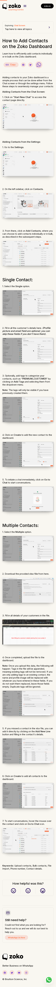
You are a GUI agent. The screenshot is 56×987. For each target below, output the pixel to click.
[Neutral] (28, 891)
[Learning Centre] (11, 6)
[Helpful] (42, 891)
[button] (25, 6)
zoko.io (47, 6)
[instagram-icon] (26, 972)
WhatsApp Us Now (16, 937)
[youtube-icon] (19, 972)
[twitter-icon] (12, 972)
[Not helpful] (13, 891)
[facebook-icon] (4, 972)
